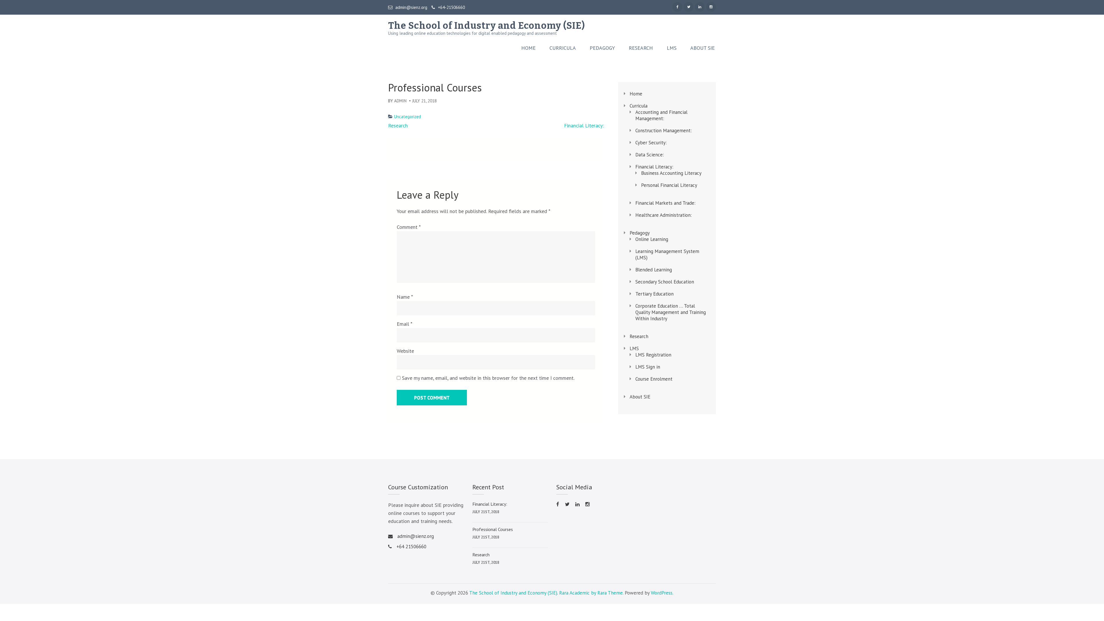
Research (641, 48)
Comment (408, 227)
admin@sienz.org (411, 7)
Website (405, 351)
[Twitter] (688, 7)
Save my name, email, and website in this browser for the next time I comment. (488, 378)
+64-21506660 (451, 7)
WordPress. (662, 593)
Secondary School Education (664, 282)
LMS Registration (653, 355)
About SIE (702, 48)
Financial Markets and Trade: (665, 203)
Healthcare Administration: (663, 215)
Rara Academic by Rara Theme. (591, 593)
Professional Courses (492, 529)
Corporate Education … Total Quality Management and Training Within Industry (670, 312)
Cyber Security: (651, 142)
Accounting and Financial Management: (661, 115)
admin (400, 100)
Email (404, 324)
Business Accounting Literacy (671, 173)
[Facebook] (677, 7)
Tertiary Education (654, 294)
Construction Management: (663, 130)
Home (528, 48)
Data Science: (649, 155)
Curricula (562, 48)
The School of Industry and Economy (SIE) (486, 25)
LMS (671, 48)
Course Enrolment (653, 379)
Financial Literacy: (584, 125)
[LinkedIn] (700, 7)
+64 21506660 (411, 546)
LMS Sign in (647, 367)
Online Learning (651, 239)
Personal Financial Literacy (669, 185)
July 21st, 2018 (485, 511)
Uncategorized (407, 116)
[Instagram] (711, 7)
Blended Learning (653, 270)
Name (405, 297)
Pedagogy (602, 48)
